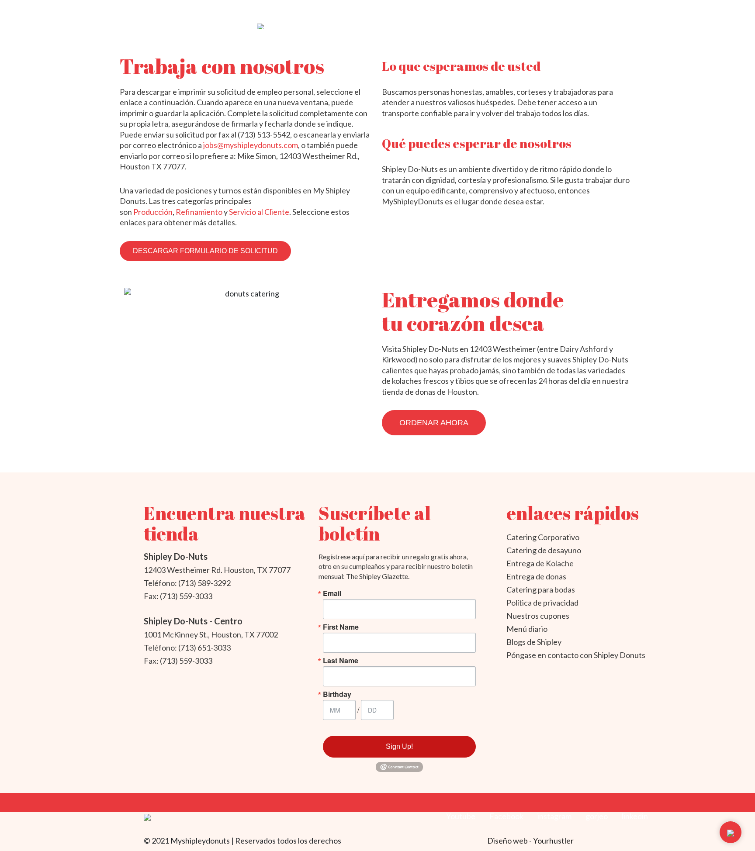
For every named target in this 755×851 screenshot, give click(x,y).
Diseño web (508, 840)
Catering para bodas (540, 589)
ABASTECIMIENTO (406, 12)
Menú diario (526, 629)
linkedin (635, 816)
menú (313, 12)
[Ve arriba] (730, 832)
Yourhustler (553, 840)
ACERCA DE (276, 12)
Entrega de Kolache (540, 563)
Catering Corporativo (542, 537)
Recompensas (564, 12)
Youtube (460, 816)
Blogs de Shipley (533, 642)
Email (332, 593)
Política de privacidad (542, 602)
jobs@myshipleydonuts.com (250, 145)
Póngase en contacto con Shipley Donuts (575, 655)
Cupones (348, 12)
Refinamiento (199, 212)
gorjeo (596, 816)
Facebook (506, 816)
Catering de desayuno (543, 550)
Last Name (340, 660)
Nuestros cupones (537, 615)
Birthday (337, 694)
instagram (554, 816)
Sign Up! (399, 746)
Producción (153, 212)
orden (611, 12)
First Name (341, 627)
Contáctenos (500, 12)
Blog (456, 12)
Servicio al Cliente (259, 212)
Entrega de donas (536, 576)
